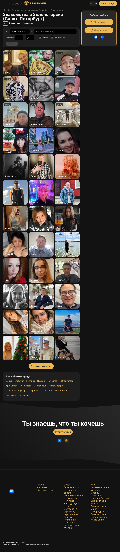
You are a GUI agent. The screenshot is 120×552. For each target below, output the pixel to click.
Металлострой (56, 385)
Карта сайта (97, 519)
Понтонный (61, 390)
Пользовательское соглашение (73, 497)
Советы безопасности (71, 486)
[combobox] (18, 31)
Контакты (42, 487)
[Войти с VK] (95, 37)
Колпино (30, 381)
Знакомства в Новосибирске (99, 515)
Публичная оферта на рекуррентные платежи (72, 523)
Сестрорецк (40, 385)
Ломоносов (26, 385)
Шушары (22, 390)
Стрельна (34, 390)
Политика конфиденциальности (73, 504)
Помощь (41, 484)
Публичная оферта (70, 491)
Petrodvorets (66, 381)
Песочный (11, 395)
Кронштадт (11, 385)
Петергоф (52, 381)
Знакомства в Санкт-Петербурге (98, 509)
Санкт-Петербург (15, 381)
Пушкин (41, 381)
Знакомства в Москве (98, 502)
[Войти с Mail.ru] (102, 37)
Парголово (47, 390)
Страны (95, 492)
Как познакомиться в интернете (100, 487)
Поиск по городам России (100, 497)
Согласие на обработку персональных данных (72, 513)
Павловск (11, 390)
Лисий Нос (24, 395)
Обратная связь (45, 490)
